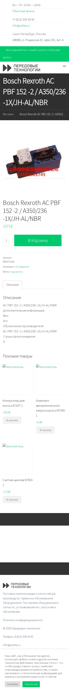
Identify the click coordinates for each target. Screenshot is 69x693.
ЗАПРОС (7, 57)
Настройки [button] (12, 684)
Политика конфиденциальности (23, 620)
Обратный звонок (23, 11)
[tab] (12, 285)
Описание (12, 284)
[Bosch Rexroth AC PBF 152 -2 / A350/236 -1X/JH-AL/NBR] (34, 160)
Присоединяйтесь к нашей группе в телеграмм (33, 50)
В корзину (38, 240)
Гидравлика (16, 271)
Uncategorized (22, 266)
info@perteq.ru (21, 25)
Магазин (8, 114)
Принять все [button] (31, 684)
